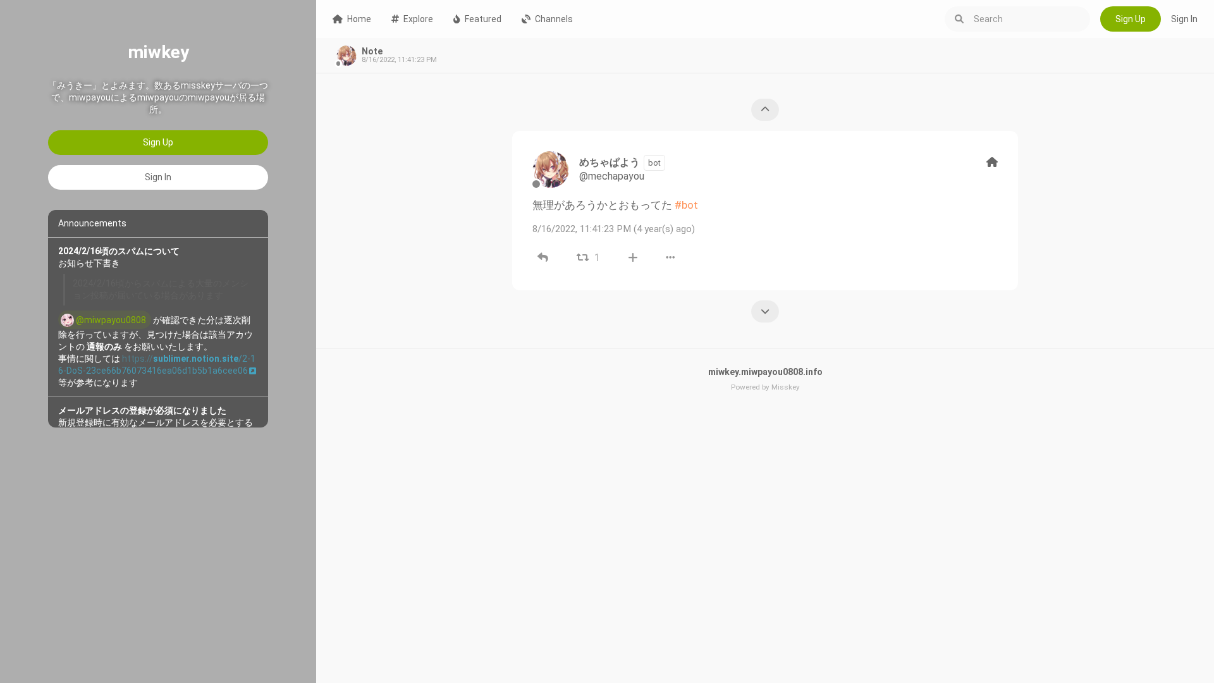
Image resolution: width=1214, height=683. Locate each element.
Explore (418, 19)
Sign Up (158, 142)
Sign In (158, 177)
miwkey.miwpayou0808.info (765, 372)
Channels (554, 19)
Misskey (785, 387)
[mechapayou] (550, 169)
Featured (483, 19)
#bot (686, 205)
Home (359, 19)
